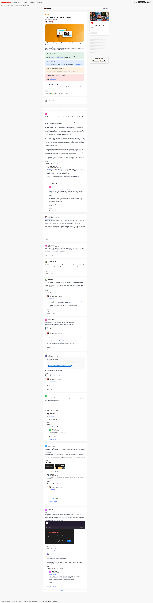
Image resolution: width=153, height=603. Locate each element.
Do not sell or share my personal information (45, 601)
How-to (47, 90)
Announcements (25, 2)
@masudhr (52, 489)
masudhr (49, 445)
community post (68, 71)
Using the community (19, 601)
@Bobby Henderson (50, 169)
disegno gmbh (50, 279)
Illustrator (12, 5)
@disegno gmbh (51, 298)
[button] (142, 2)
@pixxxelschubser (53, 574)
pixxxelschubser (52, 553)
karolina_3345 (50, 509)
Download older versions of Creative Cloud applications (56, 340)
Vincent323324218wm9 (52, 261)
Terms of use (26, 601)
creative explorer (53, 166)
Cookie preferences (34, 601)
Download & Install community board (57, 57)
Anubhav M (50, 21)
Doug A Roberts (50, 355)
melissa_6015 (50, 395)
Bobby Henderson (51, 113)
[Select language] (137, 2)
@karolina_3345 (50, 556)
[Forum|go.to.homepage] (6, 2)
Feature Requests (32, 2)
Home (2, 5)
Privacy (30, 601)
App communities (7, 5)
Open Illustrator (105, 8)
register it (69, 302)
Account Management (80, 301)
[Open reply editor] (65, 100)
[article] (65, 138)
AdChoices (55, 601)
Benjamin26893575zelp (52, 319)
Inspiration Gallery (40, 2)
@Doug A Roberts (53, 381)
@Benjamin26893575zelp (53, 334)
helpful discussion (77, 64)
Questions (16, 5)
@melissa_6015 (51, 416)
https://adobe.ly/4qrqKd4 (51, 306)
